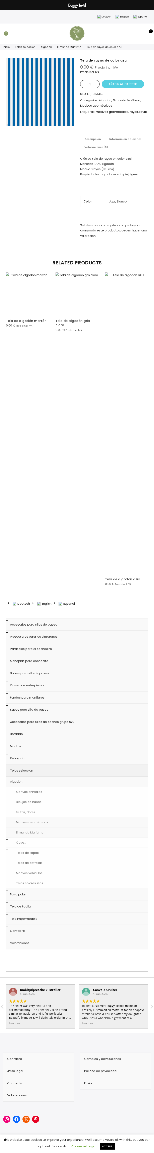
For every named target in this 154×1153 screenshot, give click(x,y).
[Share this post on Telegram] (134, 126)
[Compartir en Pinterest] (110, 126)
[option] (40, 92)
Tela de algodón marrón (26, 321)
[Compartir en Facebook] (94, 126)
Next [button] (144, 429)
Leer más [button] (14, 1023)
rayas (134, 112)
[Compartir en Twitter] (102, 126)
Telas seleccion (25, 47)
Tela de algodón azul (122, 579)
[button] (152, 1008)
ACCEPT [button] (107, 1146)
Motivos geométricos (96, 105)
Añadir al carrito (122, 84)
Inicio (6, 47)
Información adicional (125, 139)
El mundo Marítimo (69, 47)
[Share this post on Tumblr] (118, 126)
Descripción (92, 139)
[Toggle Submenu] (141, 625)
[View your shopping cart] (148, 33)
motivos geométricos (112, 112)
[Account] (142, 33)
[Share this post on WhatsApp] (126, 126)
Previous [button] (9, 429)
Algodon (46, 47)
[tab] (92, 139)
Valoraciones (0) (96, 147)
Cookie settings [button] (83, 1146)
